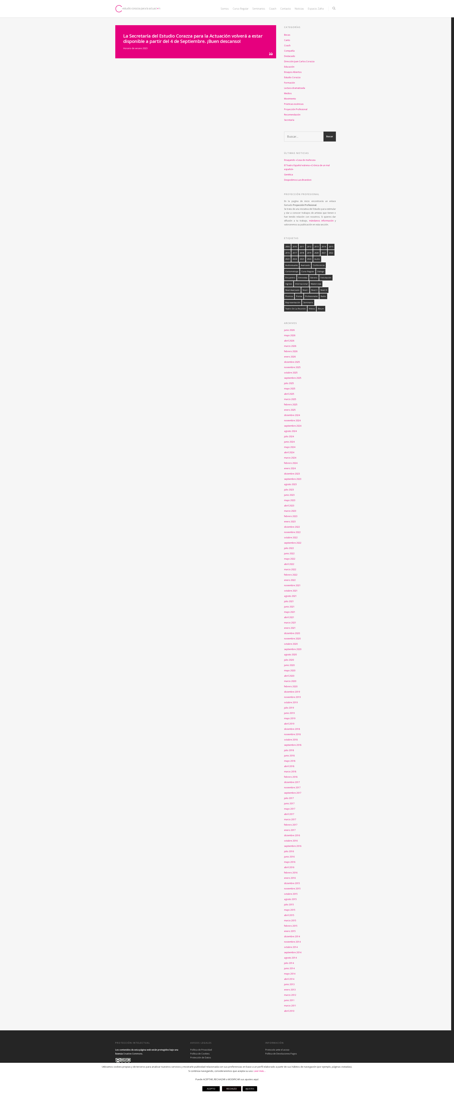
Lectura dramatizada (294, 88)
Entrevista (302, 277)
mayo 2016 (289, 861)
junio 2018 (289, 755)
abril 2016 (289, 867)
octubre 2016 (291, 840)
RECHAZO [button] (231, 1088)
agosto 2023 (290, 484)
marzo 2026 (290, 346)
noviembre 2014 (292, 941)
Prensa (299, 296)
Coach (272, 8)
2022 (331, 253)
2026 (309, 259)
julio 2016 (289, 851)
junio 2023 (289, 494)
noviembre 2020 (292, 638)
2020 (316, 253)
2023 (287, 259)
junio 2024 (289, 441)
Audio (317, 259)
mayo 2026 (289, 335)
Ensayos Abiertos (292, 72)
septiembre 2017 (292, 792)
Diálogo (320, 271)
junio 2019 (289, 713)
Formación (289, 82)
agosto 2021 (290, 596)
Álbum (321, 308)
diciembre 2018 (292, 729)
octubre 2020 (291, 643)
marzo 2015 (290, 920)
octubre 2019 (291, 702)
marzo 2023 (290, 510)
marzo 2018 (290, 771)
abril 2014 (289, 979)
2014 (324, 246)
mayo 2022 (289, 558)
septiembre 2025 (292, 377)
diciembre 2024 (292, 415)
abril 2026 (289, 340)
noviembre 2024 (292, 420)
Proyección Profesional (295, 109)
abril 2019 (289, 723)
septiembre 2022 (292, 542)
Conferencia (319, 265)
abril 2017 (289, 814)
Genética (288, 174)
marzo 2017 (290, 819)
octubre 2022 (291, 537)
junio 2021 (289, 606)
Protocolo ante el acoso (277, 1049)
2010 (295, 246)
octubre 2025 (291, 372)
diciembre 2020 (292, 633)
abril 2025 (289, 393)
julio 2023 (289, 489)
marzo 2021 (290, 622)
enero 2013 (290, 989)
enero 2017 (290, 830)
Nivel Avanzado (292, 290)
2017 (295, 253)
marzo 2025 (290, 399)
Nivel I (305, 290)
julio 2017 (289, 798)
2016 (287, 253)
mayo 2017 (289, 808)
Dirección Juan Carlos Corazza (299, 61)
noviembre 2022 (292, 532)
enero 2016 (290, 877)
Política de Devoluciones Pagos (281, 1053)
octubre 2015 (291, 893)
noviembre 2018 (292, 734)
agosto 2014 (290, 957)
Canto (287, 40)
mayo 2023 (289, 500)
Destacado (289, 56)
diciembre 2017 (292, 782)
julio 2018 (289, 750)
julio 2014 (289, 963)
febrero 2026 (290, 351)
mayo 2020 (289, 670)
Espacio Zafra (316, 8)
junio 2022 (289, 553)
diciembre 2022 (292, 526)
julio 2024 (289, 436)
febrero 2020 (290, 686)
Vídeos (312, 308)
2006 (287, 246)
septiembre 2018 (292, 744)
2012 (309, 246)
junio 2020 (289, 665)
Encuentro (290, 277)
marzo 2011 (290, 1005)
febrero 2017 (290, 824)
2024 (295, 259)
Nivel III (323, 290)
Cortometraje (291, 271)
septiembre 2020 (292, 649)
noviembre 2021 (292, 585)
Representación (292, 302)
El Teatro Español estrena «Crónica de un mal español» (307, 167)
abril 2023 (289, 505)
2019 (309, 253)
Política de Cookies (199, 1053)
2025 (302, 259)
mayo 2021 (289, 611)
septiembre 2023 (292, 479)
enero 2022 (290, 580)
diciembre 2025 (292, 361)
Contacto (285, 8)
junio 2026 (289, 330)
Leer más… (260, 1071)
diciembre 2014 (292, 936)
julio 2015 (289, 904)
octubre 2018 (291, 739)
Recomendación (292, 114)
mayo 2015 (289, 909)
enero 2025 (290, 409)
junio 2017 (289, 803)
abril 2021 (289, 617)
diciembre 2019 (292, 691)
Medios (288, 93)
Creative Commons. (133, 1053)
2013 (316, 246)
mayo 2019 (289, 718)
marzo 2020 (290, 681)
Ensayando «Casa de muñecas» (300, 160)
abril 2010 (289, 1010)
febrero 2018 (290, 776)
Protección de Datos (200, 1057)
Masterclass (316, 284)
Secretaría (289, 119)
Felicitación (325, 277)
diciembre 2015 (292, 883)
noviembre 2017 (292, 787)
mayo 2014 (289, 973)
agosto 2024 (290, 431)
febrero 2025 (290, 404)
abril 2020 (289, 675)
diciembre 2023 (292, 473)
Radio (323, 296)
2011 (302, 246)
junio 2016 (289, 856)
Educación (289, 66)
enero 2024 (290, 468)
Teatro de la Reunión (295, 308)
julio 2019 (289, 707)
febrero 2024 (290, 463)
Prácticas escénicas (293, 103)
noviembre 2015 (292, 888)
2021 (324, 253)
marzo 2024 (290, 457)
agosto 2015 (290, 899)
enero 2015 (290, 931)
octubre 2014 (291, 947)
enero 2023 (290, 521)
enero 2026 (290, 356)
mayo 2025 (289, 388)
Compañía (289, 50)
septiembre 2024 (292, 425)
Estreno (313, 277)
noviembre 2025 (292, 367)
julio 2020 (289, 659)
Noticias (299, 8)
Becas (287, 34)
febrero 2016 (290, 872)
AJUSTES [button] (249, 1088)
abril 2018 (289, 766)
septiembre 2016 (292, 846)
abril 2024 (289, 452)
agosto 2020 (290, 654)
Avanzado (305, 265)
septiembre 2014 (292, 952)
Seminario (308, 302)
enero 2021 (290, 627)
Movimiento (290, 98)
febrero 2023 (290, 516)
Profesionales (311, 296)
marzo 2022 (290, 569)
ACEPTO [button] (211, 1088)
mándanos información (321, 220)
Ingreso (288, 284)
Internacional (301, 284)
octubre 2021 (291, 590)
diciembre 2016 (292, 835)
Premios (289, 296)
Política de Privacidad (201, 1049)
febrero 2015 (290, 925)
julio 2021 (289, 601)
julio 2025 (289, 383)
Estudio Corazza (292, 77)
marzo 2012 (290, 994)
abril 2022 (289, 564)
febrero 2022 (290, 574)
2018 (302, 253)
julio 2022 (289, 548)
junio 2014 (289, 968)
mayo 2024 (289, 447)
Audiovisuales (291, 265)
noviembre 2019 (292, 697)
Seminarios (258, 8)
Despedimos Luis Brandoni (297, 179)
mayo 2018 (289, 760)
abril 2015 (289, 915)
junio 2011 (289, 1000)
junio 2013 (289, 984)
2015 (331, 246)
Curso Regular (307, 271)
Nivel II (314, 290)
